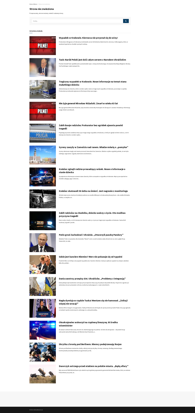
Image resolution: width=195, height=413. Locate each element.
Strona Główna (33, 4)
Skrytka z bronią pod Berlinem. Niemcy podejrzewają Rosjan (90, 344)
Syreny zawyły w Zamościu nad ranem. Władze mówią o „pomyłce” (93, 147)
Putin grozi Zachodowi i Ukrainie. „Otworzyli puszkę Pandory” (91, 234)
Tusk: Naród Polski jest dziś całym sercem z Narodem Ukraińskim (92, 59)
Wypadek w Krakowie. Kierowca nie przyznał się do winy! (88, 37)
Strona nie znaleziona (44, 4)
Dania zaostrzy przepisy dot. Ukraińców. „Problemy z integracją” (92, 278)
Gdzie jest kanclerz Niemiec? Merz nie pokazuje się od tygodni (90, 256)
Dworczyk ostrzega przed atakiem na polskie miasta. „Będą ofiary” (93, 366)
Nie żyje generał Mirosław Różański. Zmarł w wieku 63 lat (88, 103)
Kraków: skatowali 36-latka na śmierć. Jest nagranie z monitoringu (93, 191)
